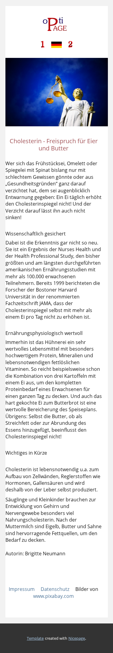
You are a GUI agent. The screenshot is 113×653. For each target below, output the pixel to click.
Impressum (22, 589)
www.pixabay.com (53, 596)
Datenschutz (55, 589)
